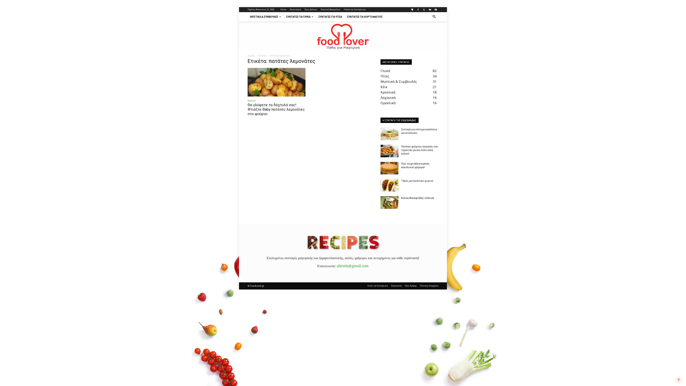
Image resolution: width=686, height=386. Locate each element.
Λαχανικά (252, 101)
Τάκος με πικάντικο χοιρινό (417, 180)
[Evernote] (412, 9)
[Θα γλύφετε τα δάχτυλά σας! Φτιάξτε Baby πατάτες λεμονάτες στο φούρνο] (276, 82)
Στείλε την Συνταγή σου (355, 9)
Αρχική (251, 55)
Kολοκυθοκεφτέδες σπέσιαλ (417, 198)
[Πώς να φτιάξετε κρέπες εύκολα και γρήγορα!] (389, 168)
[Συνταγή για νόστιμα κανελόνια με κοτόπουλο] (389, 134)
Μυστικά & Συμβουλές (264, 16)
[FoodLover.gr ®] (343, 36)
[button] (434, 16)
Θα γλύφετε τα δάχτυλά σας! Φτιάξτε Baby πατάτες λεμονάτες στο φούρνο (276, 109)
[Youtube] (435, 9)
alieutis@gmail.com (353, 266)
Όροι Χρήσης (311, 9)
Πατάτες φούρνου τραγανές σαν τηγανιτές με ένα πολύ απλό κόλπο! (419, 150)
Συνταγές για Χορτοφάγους (364, 16)
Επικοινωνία (295, 9)
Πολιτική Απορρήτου (330, 9)
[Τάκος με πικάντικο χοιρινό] (389, 185)
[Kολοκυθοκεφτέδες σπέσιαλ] (389, 202)
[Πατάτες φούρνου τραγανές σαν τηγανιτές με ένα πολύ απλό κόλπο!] (389, 151)
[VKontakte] (430, 9)
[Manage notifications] (679, 379)
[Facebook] (418, 9)
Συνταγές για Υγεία (330, 16)
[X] (424, 9)
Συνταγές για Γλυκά (298, 16)
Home (283, 9)
